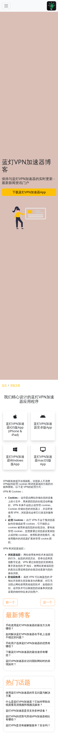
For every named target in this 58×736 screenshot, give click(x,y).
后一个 (47, 602)
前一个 (10, 602)
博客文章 (15, 385)
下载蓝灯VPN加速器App (29, 192)
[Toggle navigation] (6, 6)
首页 (4, 385)
